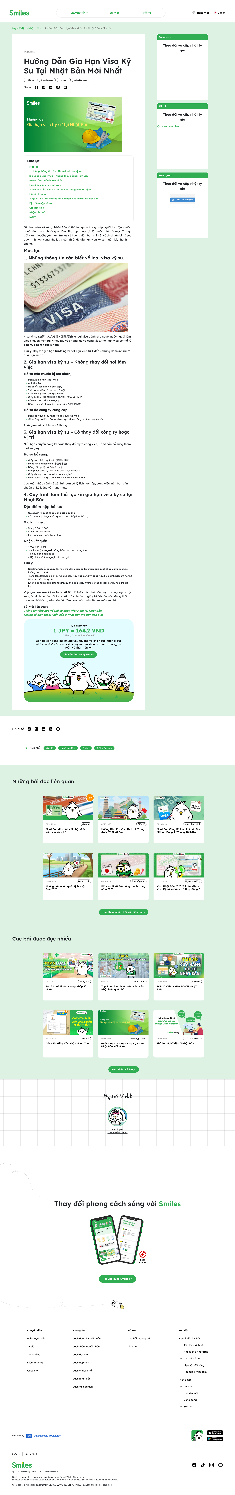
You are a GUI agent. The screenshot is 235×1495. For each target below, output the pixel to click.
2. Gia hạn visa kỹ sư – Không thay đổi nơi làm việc (58, 175)
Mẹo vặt (196, 981)
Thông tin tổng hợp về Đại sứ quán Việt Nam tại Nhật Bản (63, 610)
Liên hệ (132, 1346)
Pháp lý (16, 1454)
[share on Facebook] (36, 87)
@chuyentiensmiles (168, 126)
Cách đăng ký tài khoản (87, 1338)
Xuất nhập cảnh (80, 80)
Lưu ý (32, 216)
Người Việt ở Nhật (23, 28)
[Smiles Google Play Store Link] (215, 1439)
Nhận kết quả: (37, 212)
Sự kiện (188, 1406)
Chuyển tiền (78, 12)
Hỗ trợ (147, 12)
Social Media (31, 1454)
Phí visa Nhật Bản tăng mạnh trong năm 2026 (123, 888)
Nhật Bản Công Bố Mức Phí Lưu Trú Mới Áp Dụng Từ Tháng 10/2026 (178, 831)
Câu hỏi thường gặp (139, 1338)
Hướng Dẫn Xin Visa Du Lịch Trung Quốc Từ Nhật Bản (122, 831)
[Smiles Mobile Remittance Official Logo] (19, 13)
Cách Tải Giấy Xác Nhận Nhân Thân (68, 1043)
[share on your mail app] (65, 87)
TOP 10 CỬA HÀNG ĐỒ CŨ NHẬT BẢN (177, 988)
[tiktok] (203, 1465)
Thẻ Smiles (33, 1354)
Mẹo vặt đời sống (194, 1365)
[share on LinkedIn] (51, 87)
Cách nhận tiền (82, 1378)
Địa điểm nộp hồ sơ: (40, 203)
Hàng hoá (84, 981)
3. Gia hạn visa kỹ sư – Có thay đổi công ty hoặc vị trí (60, 189)
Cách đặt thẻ (80, 1354)
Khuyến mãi (191, 1393)
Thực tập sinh (138, 881)
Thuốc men (139, 981)
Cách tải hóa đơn (83, 1386)
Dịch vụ (188, 1386)
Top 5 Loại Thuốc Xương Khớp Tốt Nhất (66, 988)
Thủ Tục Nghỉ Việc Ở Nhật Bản (175, 1043)
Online (63, 80)
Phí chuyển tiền (36, 1338)
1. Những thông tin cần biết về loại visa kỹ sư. (55, 171)
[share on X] (58, 87)
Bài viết (114, 12)
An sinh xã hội (192, 1358)
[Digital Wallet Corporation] (43, 1436)
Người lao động (47, 80)
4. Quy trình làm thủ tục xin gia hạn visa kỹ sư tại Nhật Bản (63, 198)
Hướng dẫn (79, 1330)
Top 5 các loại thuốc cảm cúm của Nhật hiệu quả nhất (122, 988)
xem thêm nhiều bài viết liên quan (123, 912)
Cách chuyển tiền (83, 1370)
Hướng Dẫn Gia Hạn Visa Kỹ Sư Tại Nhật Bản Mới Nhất (123, 1045)
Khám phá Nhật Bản (196, 1351)
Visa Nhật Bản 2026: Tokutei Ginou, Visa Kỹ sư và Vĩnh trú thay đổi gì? (178, 888)
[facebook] (194, 1465)
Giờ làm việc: (36, 207)
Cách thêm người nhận (86, 1346)
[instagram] (211, 1465)
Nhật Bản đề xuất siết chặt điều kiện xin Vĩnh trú (66, 831)
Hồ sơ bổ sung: (37, 194)
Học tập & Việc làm (195, 1371)
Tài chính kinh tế (193, 1345)
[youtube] (220, 1465)
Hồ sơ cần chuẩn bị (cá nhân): (46, 180)
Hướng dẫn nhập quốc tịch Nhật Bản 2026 (66, 888)
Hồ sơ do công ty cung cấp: (45, 185)
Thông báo (185, 1379)
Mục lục (33, 166)
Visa (40, 28)
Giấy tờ (31, 80)
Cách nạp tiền (81, 1362)
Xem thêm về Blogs (124, 1069)
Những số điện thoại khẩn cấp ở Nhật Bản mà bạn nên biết (63, 614)
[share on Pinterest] (43, 87)
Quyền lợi (32, 1370)
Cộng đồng (190, 1399)
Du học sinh (83, 881)
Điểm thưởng (35, 1362)
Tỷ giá (30, 1346)
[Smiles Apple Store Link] (215, 1432)
